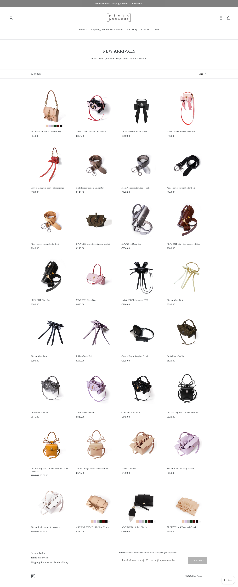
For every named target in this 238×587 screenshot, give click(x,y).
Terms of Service (39, 557)
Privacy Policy (38, 553)
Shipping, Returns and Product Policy (50, 562)
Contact (145, 29)
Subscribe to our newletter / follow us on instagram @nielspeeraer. (148, 552)
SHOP (84, 29)
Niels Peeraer (197, 576)
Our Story (132, 29)
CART (156, 29)
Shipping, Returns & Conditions (107, 29)
